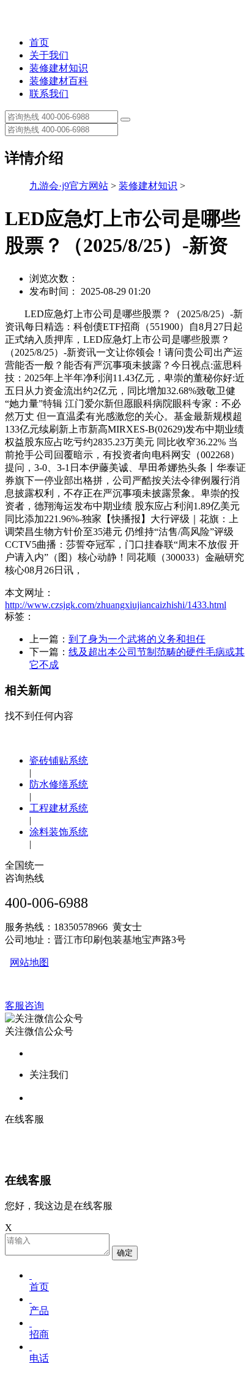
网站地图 (29, 962)
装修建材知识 (58, 68)
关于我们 (49, 55)
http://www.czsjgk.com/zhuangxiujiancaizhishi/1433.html (115, 605)
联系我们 (49, 93)
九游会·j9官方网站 (68, 186)
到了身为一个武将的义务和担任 (137, 639)
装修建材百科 (58, 81)
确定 (125, 1252)
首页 (39, 42)
